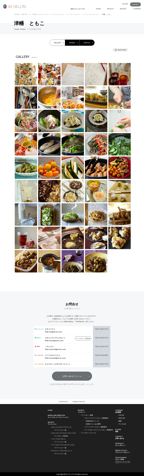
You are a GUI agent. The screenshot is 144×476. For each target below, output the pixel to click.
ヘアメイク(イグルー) (58, 439)
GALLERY (57, 43)
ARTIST (24, 14)
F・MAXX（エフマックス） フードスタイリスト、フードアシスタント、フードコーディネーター (64, 14)
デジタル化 (122, 424)
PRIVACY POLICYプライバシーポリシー (122, 451)
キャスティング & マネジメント (61, 451)
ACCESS (125, 4)
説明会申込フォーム (92, 421)
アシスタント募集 (87, 415)
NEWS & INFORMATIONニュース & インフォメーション (58, 416)
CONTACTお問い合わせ (119, 437)
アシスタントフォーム (88, 433)
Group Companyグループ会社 (121, 458)
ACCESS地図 (118, 430)
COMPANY (137, 9)
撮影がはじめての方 (80, 9)
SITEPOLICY (63, 402)
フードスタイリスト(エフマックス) (62, 445)
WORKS (72, 43)
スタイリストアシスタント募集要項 (96, 418)
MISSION (122, 418)
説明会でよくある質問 (93, 424)
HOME (98, 9)
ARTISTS (110, 9)
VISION (121, 415)
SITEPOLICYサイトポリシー (120, 444)
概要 (120, 421)
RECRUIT (123, 9)
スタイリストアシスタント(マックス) (63, 433)
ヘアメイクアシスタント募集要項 (96, 427)
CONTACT (135, 4)
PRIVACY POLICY (79, 402)
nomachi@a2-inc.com (57, 349)
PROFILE (87, 43)
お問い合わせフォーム (72, 376)
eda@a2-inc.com (55, 332)
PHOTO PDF (122, 50)
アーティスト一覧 (60, 430)
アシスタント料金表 (83, 338)
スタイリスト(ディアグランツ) (61, 427)
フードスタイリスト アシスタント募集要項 (99, 430)
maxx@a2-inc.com (56, 340)
